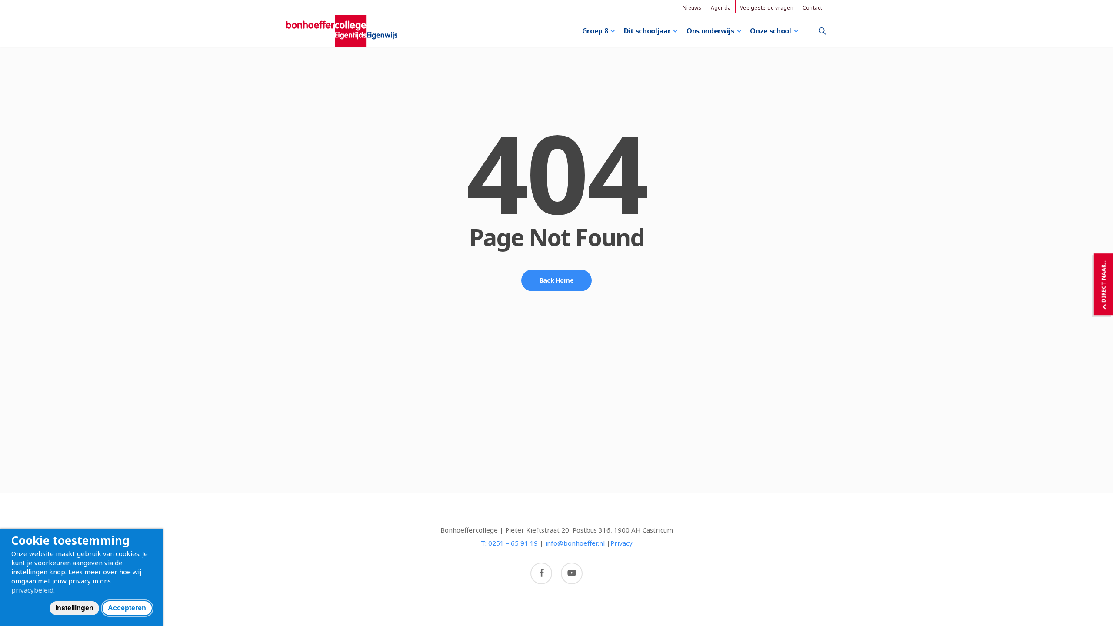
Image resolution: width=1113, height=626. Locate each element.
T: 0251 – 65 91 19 (509, 543)
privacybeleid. (33, 590)
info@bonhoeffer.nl (575, 543)
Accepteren (127, 608)
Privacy (621, 543)
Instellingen (74, 608)
